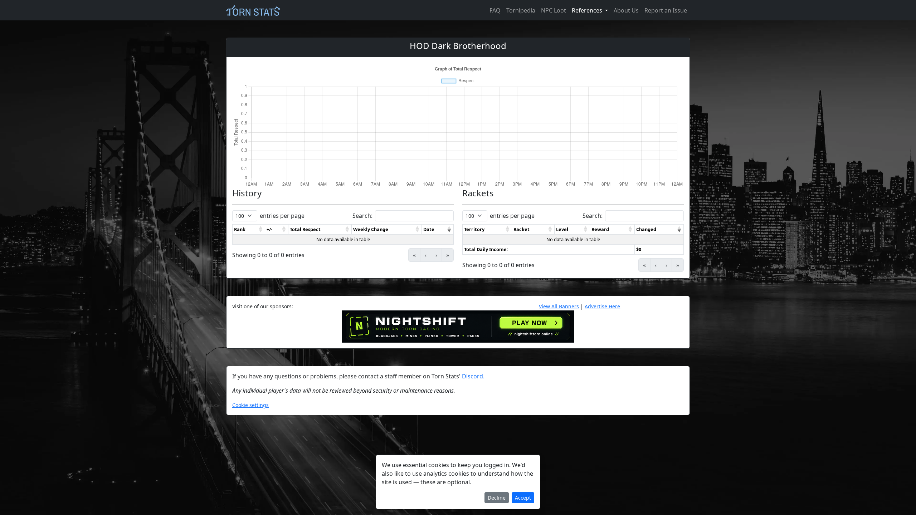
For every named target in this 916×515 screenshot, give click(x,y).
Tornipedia (520, 10)
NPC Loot (553, 10)
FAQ (495, 10)
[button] (261, 229)
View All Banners (559, 306)
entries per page (282, 216)
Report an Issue (665, 10)
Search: (362, 216)
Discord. (473, 376)
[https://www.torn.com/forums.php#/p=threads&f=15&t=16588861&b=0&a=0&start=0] (458, 326)
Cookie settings (250, 405)
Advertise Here (602, 306)
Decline (497, 497)
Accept (523, 497)
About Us (626, 10)
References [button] (588, 10)
